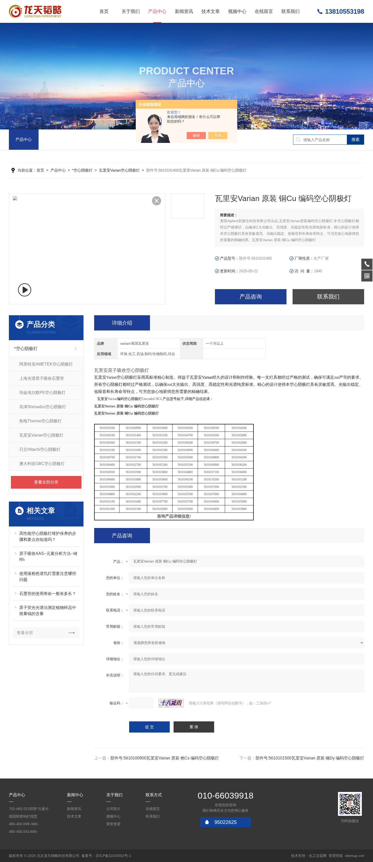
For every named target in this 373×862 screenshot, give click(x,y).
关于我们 (131, 11)
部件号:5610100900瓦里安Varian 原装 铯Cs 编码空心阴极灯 (164, 758)
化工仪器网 (318, 856)
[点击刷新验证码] (171, 703)
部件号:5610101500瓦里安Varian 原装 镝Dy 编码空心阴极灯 (310, 758)
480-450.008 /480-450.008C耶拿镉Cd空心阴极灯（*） (28, 825)
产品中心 (157, 11)
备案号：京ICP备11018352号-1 (106, 856)
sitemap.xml (354, 856)
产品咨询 (251, 296)
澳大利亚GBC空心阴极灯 (42, 463)
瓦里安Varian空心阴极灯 (119, 170)
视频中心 (237, 11)
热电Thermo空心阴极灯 (40, 421)
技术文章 (210, 11)
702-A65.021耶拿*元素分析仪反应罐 (29, 810)
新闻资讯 (184, 11)
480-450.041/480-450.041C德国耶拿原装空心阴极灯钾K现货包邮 (29, 832)
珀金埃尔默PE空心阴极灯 (42, 392)
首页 (104, 11)
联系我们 (290, 11)
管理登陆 (336, 856)
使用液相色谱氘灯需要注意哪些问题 (47, 576)
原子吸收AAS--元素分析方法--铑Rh (48, 556)
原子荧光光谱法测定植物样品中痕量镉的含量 (47, 610)
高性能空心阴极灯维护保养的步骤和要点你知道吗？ (47, 536)
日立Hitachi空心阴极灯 (39, 449)
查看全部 (25, 633)
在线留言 (264, 11)
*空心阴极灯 (82, 170)
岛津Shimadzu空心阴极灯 (42, 407)
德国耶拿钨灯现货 (23, 816)
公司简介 (113, 809)
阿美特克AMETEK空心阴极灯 (46, 364)
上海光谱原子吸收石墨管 (41, 378)
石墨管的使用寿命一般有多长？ (47, 593)
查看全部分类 (46, 482)
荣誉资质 (113, 824)
